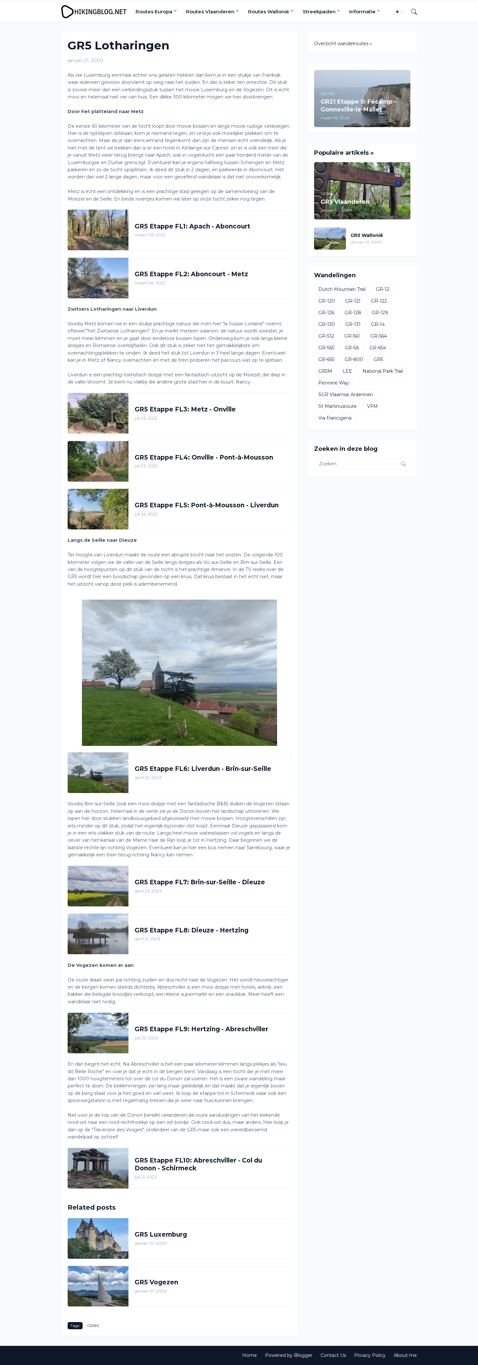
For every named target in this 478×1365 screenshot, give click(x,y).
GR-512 (326, 336)
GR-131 (353, 324)
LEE (347, 371)
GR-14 (378, 324)
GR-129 (380, 313)
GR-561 (352, 336)
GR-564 (378, 336)
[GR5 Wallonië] (330, 239)
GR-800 (354, 359)
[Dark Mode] (399, 11)
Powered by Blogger (288, 1355)
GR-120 (326, 301)
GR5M (93, 1325)
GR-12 (382, 289)
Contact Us (333, 1355)
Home (249, 1355)
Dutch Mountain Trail (341, 289)
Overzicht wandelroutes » (343, 43)
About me (405, 1355)
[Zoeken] (411, 11)
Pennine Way (333, 383)
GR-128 (353, 313)
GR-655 (326, 359)
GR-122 (379, 301)
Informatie (362, 11)
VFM (372, 406)
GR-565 (326, 348)
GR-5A (352, 348)
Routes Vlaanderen (210, 11)
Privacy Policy (370, 1355)
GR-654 (377, 348)
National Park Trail (383, 371)
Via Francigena (335, 418)
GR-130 (326, 324)
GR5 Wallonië (367, 235)
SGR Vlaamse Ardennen (345, 394)
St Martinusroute (337, 406)
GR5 (378, 359)
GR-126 (326, 313)
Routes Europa (154, 11)
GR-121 (353, 301)
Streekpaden (319, 11)
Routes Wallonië (268, 11)
